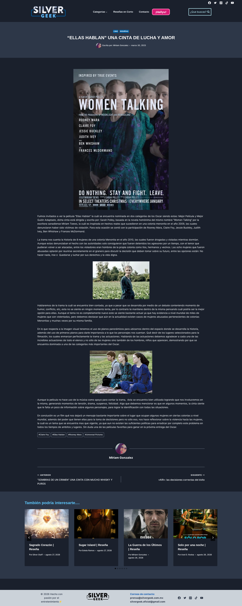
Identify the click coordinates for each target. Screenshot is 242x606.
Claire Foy (44, 434)
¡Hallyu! (160, 12)
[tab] (115, 568)
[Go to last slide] (29, 537)
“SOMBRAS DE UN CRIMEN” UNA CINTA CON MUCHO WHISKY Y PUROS (74, 479)
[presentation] (47, 523)
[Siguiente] (213, 537)
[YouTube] (232, 3)
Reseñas (124, 31)
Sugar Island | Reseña (93, 545)
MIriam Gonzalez (120, 45)
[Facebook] (209, 3)
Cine (116, 31)
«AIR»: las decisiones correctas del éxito (181, 477)
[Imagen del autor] (98, 45)
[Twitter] (215, 3)
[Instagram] (221, 3)
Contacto (144, 11)
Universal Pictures (94, 434)
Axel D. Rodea (187, 555)
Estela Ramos (88, 550)
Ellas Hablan (58, 434)
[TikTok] (227, 3)
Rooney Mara (75, 434)
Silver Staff (38, 555)
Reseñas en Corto (123, 11)
